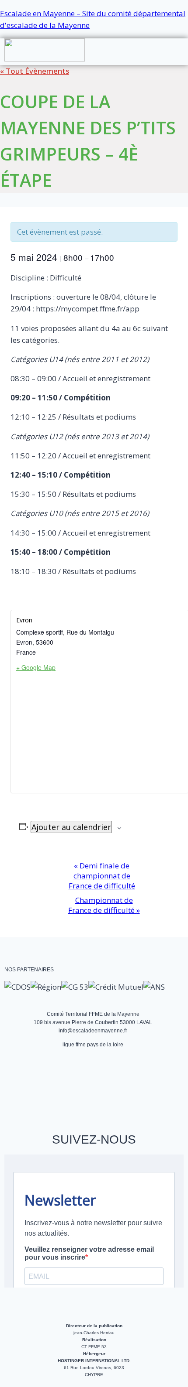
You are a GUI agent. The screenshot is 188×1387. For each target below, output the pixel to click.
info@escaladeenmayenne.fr (93, 1031)
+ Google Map (36, 667)
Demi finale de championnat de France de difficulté (102, 876)
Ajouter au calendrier (71, 827)
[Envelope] (78, 1089)
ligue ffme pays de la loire (93, 1045)
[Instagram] (48, 1089)
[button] (169, 43)
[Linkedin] (137, 1089)
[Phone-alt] (107, 1089)
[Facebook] (19, 1089)
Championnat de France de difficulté (104, 905)
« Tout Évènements (34, 71)
